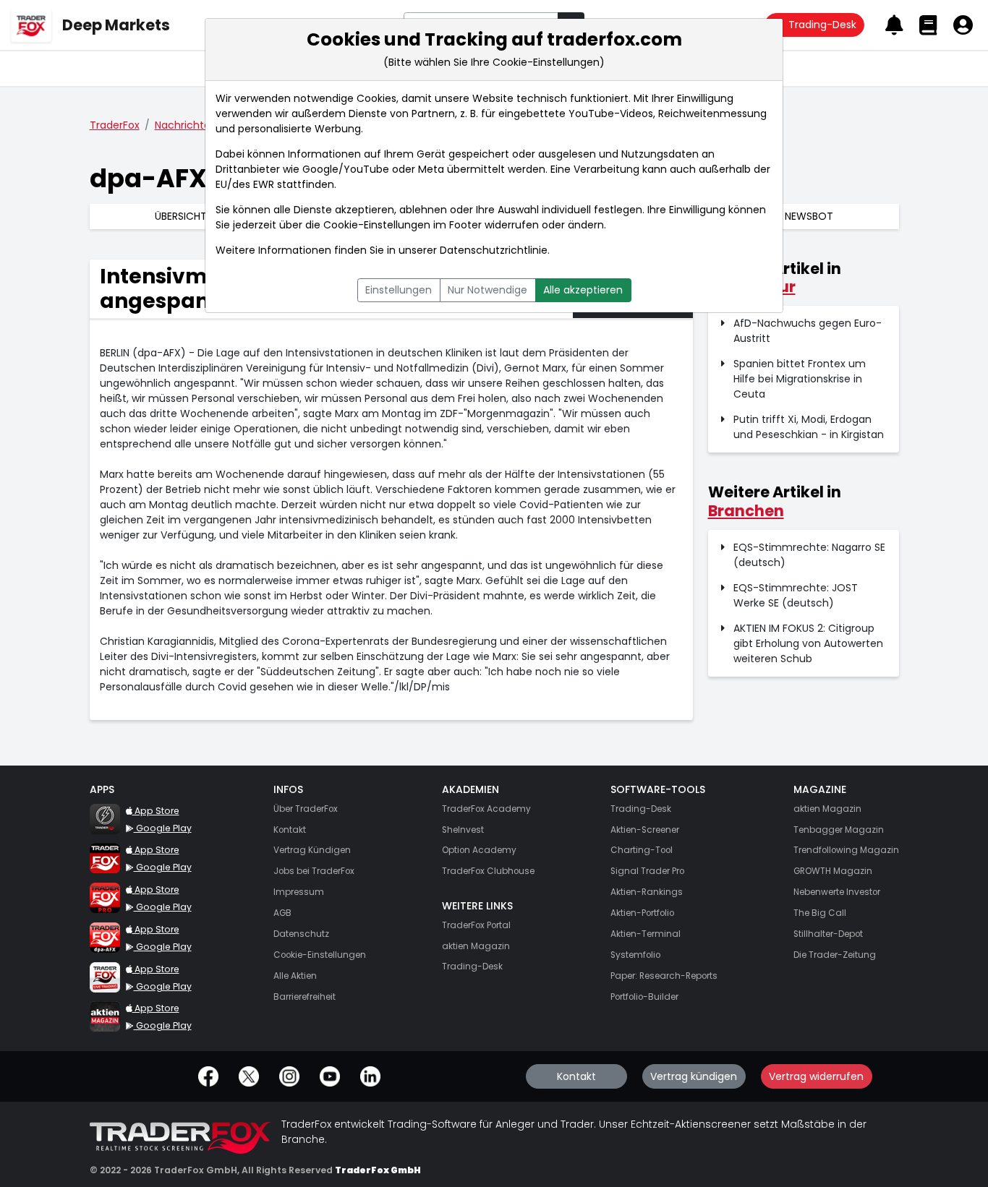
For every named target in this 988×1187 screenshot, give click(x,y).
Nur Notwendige (487, 290)
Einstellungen (398, 290)
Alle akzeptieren (583, 290)
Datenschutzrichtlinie (494, 250)
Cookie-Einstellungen (376, 225)
